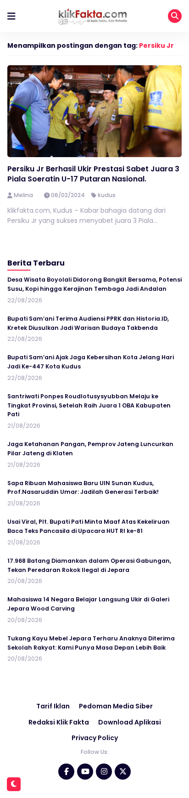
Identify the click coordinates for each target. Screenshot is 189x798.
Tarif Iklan (53, 706)
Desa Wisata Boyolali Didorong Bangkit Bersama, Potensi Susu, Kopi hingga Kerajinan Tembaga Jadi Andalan (94, 284)
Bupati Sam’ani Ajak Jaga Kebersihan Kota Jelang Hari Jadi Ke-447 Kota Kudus (90, 361)
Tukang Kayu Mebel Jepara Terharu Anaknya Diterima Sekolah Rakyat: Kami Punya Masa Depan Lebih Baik (91, 642)
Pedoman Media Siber (116, 706)
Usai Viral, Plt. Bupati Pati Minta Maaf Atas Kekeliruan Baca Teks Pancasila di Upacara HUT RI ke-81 (88, 526)
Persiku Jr (156, 45)
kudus (107, 195)
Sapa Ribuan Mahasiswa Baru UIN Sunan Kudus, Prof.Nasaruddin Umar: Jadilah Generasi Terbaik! (83, 487)
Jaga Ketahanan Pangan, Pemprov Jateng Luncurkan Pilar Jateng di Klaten (90, 448)
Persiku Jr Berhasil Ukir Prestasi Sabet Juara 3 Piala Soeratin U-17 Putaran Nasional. (93, 174)
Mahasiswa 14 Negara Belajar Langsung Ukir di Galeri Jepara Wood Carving (88, 603)
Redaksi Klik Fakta (58, 722)
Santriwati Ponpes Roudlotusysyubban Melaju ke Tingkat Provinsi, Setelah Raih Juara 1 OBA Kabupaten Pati (89, 405)
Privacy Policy (95, 737)
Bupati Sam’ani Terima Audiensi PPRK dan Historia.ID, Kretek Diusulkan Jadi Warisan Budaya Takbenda (88, 323)
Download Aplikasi (129, 722)
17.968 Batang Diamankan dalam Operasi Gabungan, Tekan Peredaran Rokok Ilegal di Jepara (89, 565)
